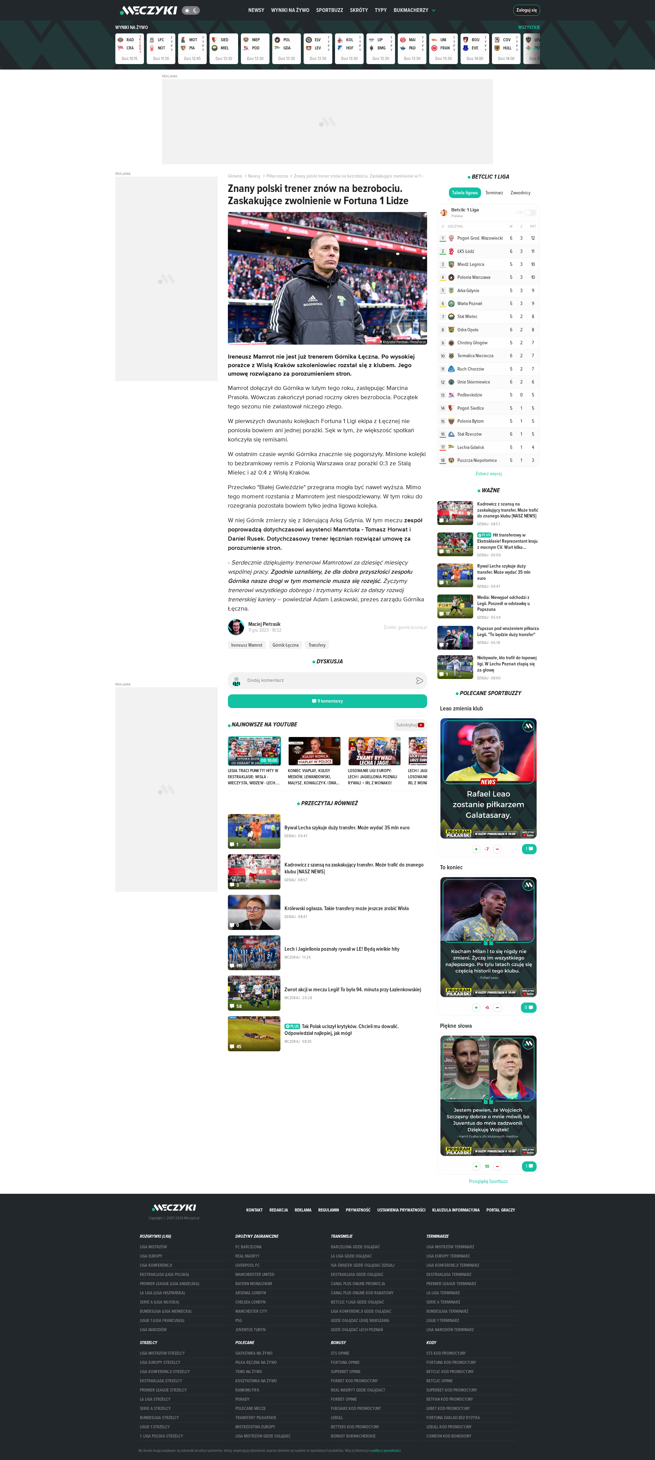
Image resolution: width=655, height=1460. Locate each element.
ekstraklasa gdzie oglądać (357, 1274)
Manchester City (251, 1311)
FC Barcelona (248, 1247)
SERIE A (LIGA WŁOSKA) (159, 1302)
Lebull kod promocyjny (449, 1427)
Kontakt (254, 1210)
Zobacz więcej (489, 473)
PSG (238, 1320)
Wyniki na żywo (290, 10)
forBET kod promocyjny (354, 1381)
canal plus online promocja (358, 1283)
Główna (235, 175)
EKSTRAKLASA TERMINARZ (448, 1274)
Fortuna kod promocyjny (451, 1362)
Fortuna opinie (345, 1362)
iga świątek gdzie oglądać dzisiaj (362, 1265)
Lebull (337, 1417)
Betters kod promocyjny (355, 1427)
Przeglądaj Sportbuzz (488, 1181)
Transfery (317, 645)
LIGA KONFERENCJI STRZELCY (165, 1371)
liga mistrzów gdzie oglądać (263, 1436)
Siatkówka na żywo (254, 1353)
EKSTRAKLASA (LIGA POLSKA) (164, 1274)
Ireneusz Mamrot (246, 645)
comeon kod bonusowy (448, 1436)
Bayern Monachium (253, 1283)
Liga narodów (153, 1330)
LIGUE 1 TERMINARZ (442, 1320)
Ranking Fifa (247, 1390)
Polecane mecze (250, 1408)
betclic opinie (439, 1381)
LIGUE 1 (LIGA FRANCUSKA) (162, 1320)
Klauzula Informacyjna (456, 1210)
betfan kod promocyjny (449, 1399)
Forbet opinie (344, 1399)
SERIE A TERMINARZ (443, 1302)
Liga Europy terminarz (448, 1256)
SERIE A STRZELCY (155, 1408)
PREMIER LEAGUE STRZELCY (163, 1390)
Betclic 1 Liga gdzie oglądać (357, 1302)
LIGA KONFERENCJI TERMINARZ (452, 1265)
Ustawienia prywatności (401, 1210)
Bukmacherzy (411, 10)
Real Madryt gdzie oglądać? (358, 1390)
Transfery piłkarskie (255, 1417)
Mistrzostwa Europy (255, 1427)
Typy (381, 10)
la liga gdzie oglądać (351, 1256)
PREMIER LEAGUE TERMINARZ (451, 1283)
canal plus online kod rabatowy (362, 1293)
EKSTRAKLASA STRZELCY (161, 1381)
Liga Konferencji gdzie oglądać (361, 1311)
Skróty (359, 10)
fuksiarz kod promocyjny (356, 1408)
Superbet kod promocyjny (451, 1390)
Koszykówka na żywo (256, 1381)
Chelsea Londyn (250, 1302)
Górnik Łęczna (286, 645)
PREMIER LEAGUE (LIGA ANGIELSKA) (169, 1283)
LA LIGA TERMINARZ (443, 1293)
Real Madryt (247, 1256)
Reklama (303, 1210)
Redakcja (279, 1210)
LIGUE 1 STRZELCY (155, 1427)
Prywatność (358, 1210)
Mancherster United (254, 1274)
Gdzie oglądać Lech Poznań (357, 1330)
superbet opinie (346, 1371)
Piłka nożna (277, 175)
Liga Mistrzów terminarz (450, 1247)
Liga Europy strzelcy (160, 1362)
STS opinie (340, 1353)
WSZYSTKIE (529, 27)
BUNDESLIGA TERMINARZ (447, 1311)
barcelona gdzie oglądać (355, 1247)
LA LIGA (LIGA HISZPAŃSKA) (162, 1293)
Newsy (256, 10)
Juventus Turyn (250, 1330)
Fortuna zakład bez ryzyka (453, 1417)
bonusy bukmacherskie (353, 1436)
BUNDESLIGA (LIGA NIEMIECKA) (165, 1311)
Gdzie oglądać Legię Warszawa (360, 1320)
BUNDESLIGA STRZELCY (159, 1417)
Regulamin (328, 1210)
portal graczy (500, 1210)
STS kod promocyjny (446, 1353)
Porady (242, 1399)
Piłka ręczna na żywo (256, 1362)
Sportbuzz (329, 10)
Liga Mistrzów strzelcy (162, 1353)
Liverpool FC (247, 1265)
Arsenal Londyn (250, 1293)
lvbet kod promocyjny (448, 1408)
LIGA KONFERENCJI (156, 1265)
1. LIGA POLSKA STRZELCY (161, 1436)
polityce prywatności (386, 1450)
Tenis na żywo (248, 1371)
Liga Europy (151, 1256)
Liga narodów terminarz (450, 1330)
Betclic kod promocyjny (450, 1371)
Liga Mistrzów (153, 1247)
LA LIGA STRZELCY (155, 1399)
